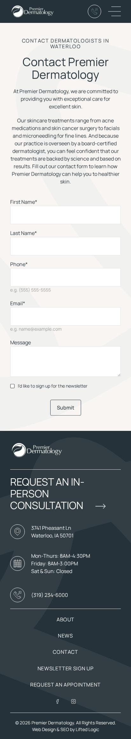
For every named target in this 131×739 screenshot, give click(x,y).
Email (17, 303)
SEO (65, 729)
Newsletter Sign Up (66, 668)
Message (20, 342)
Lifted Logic (87, 729)
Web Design (44, 729)
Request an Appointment (65, 684)
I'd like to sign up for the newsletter (52, 386)
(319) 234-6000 (49, 594)
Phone (19, 264)
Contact (65, 651)
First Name (23, 201)
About (65, 619)
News (65, 635)
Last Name (23, 233)
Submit (65, 407)
